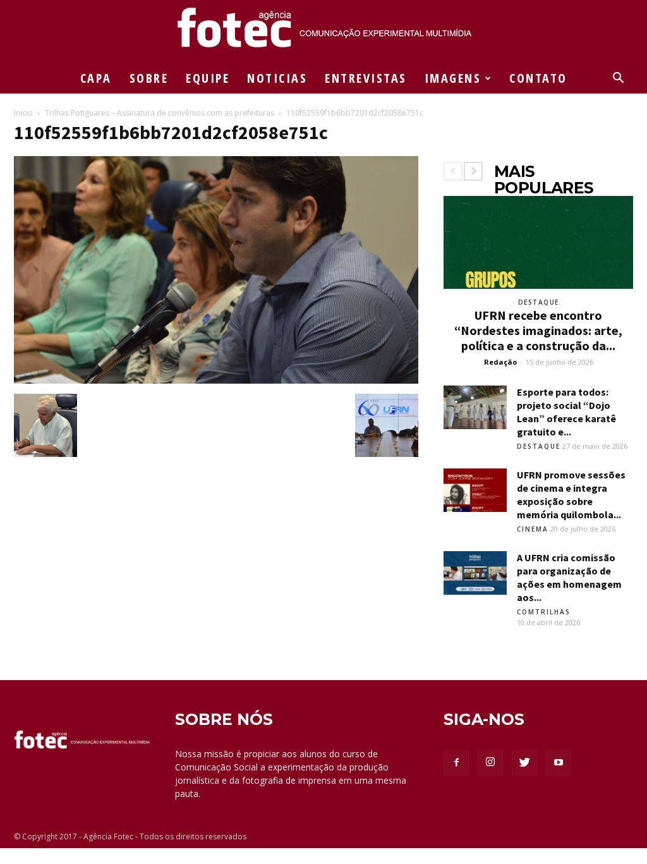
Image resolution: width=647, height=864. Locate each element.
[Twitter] (524, 763)
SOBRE (149, 78)
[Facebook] (456, 763)
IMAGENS (453, 78)
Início (23, 112)
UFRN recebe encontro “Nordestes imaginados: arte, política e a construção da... (538, 330)
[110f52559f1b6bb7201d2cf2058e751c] (216, 380)
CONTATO (538, 78)
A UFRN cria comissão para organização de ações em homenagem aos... (569, 577)
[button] (618, 79)
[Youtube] (558, 763)
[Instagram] (490, 763)
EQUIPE (207, 78)
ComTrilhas (544, 611)
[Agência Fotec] (323, 32)
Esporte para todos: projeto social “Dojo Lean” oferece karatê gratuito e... (566, 412)
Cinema (532, 529)
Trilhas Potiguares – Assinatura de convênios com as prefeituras (159, 112)
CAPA (96, 78)
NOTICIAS (277, 78)
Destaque (538, 302)
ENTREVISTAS (366, 78)
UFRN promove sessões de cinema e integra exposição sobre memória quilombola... (571, 494)
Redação (500, 362)
